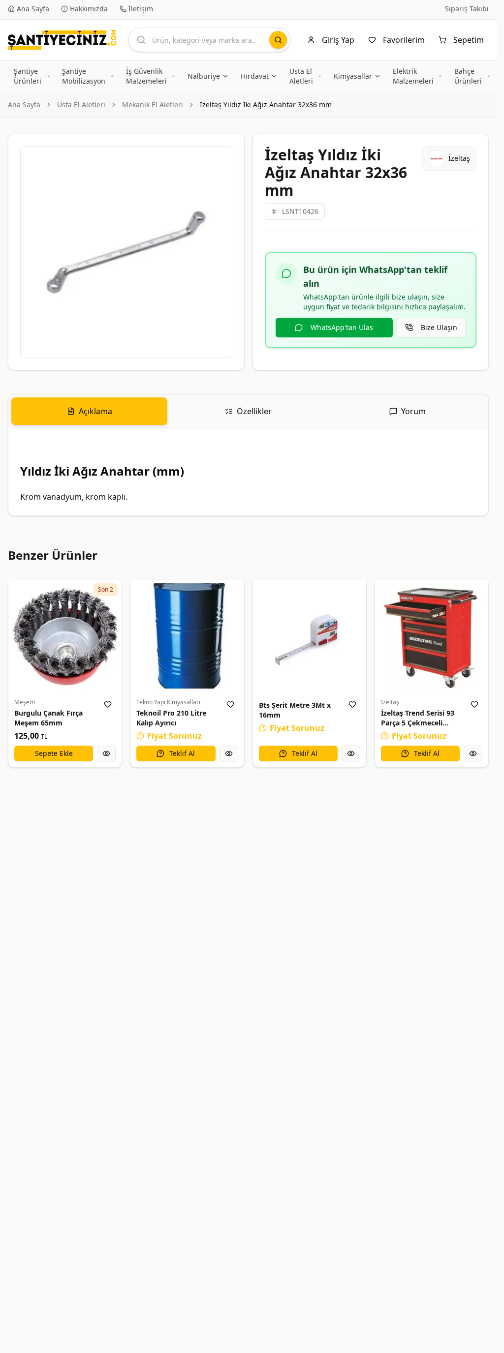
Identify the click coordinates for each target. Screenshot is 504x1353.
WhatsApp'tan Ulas (342, 327)
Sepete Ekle (54, 753)
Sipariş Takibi (467, 8)
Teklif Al (182, 753)
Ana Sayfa (24, 104)
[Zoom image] (219, 159)
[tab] (89, 411)
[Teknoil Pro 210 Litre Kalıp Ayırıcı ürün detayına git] (187, 636)
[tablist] (248, 411)
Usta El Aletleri (81, 104)
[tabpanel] (248, 471)
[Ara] (278, 40)
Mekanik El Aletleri (152, 104)
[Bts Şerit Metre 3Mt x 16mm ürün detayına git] (309, 636)
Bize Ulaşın (439, 327)
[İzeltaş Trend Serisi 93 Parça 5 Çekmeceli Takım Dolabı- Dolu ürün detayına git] (431, 636)
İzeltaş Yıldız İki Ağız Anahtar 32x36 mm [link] (266, 104)
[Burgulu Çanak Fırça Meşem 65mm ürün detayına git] (65, 636)
